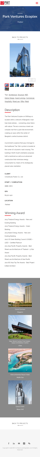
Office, (22, 101)
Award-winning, (20, 98)
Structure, (21, 95)
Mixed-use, (16, 101)
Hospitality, (8, 101)
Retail (27, 101)
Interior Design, (10, 98)
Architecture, (13, 95)
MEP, (26, 95)
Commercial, (30, 98)
